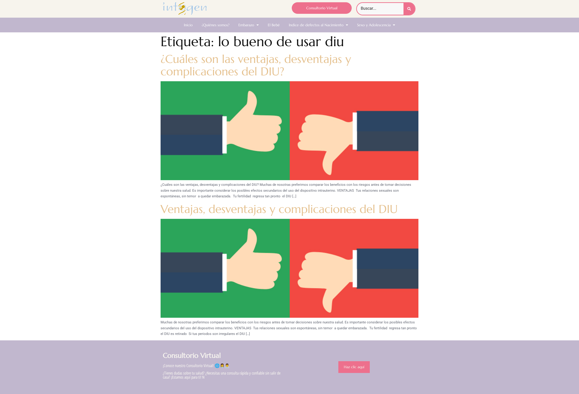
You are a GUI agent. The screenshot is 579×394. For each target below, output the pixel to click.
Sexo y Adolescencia (374, 25)
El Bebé (274, 25)
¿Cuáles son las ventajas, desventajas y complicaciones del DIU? (256, 65)
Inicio (188, 25)
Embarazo (246, 25)
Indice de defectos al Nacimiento (316, 25)
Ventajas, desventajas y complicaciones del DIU (279, 209)
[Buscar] (409, 9)
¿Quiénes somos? (215, 25)
